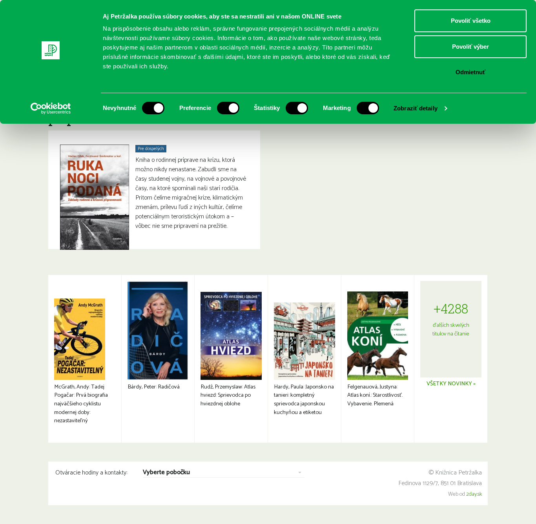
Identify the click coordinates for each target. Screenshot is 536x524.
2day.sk (474, 494)
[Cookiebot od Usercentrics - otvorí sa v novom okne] (50, 108)
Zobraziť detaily (416, 108)
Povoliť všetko (470, 20)
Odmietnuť (470, 72)
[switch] (228, 108)
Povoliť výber (470, 46)
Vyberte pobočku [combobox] (166, 473)
